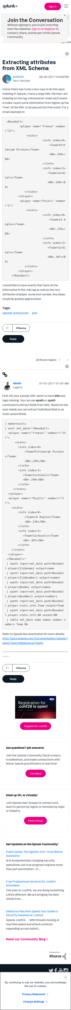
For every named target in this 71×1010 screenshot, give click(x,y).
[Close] (65, 977)
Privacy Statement (33, 994)
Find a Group (35, 820)
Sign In (53, 6)
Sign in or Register (43, 29)
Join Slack (36, 773)
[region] (35, 991)
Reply (13, 338)
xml (34, 313)
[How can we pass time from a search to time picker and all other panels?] (60, 360)
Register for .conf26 (35, 726)
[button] (66, 54)
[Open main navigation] (66, 6)
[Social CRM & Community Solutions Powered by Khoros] (58, 955)
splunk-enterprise (15, 313)
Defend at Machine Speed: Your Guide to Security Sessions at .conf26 (32, 913)
